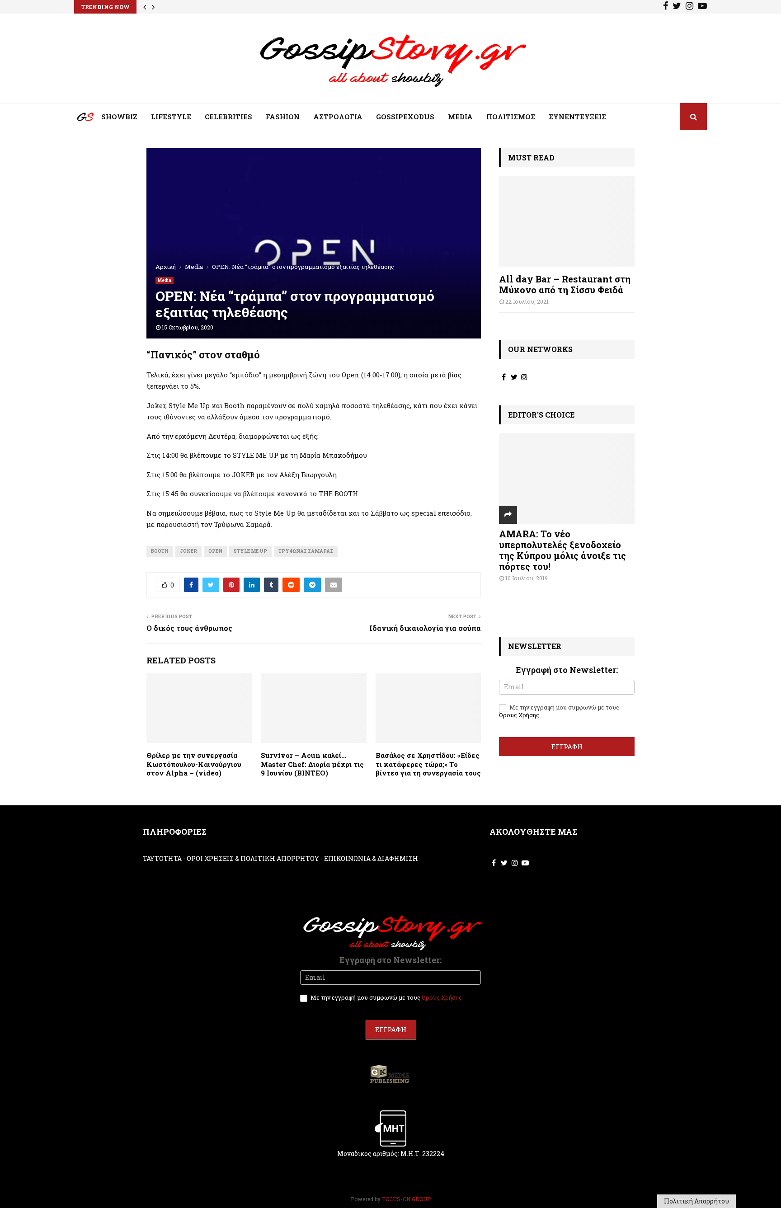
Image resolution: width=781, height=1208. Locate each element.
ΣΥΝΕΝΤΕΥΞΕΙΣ (577, 116)
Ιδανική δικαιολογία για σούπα (425, 628)
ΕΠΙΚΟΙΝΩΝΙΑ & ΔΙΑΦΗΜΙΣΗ (371, 858)
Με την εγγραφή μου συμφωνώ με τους (559, 711)
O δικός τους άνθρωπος (189, 628)
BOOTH (160, 551)
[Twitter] (677, 7)
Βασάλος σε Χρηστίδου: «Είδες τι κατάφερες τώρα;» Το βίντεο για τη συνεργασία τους (428, 764)
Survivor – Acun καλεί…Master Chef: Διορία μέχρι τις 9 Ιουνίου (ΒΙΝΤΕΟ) (312, 764)
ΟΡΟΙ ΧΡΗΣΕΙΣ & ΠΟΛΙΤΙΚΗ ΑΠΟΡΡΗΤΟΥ (253, 858)
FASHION (283, 116)
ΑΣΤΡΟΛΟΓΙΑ (337, 116)
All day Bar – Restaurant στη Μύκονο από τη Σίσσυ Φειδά (564, 284)
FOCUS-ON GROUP (406, 1199)
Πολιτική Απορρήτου (696, 1201)
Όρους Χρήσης (519, 715)
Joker (188, 551)
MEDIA (460, 116)
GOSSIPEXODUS (405, 116)
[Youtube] (702, 7)
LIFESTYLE (171, 116)
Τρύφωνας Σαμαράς (305, 551)
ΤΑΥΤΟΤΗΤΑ (162, 858)
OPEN (215, 551)
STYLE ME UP (250, 551)
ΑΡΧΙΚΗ (78, 118)
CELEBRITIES (228, 116)
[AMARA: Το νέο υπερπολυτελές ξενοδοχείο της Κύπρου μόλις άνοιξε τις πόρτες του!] (567, 478)
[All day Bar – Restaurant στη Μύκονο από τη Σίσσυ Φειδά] (567, 221)
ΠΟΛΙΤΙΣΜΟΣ (510, 116)
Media (164, 280)
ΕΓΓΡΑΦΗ (567, 746)
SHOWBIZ (119, 116)
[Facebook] (665, 7)
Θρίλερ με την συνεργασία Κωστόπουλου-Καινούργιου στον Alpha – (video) (193, 764)
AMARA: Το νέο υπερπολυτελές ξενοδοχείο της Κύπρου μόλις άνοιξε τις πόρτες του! (562, 550)
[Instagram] (689, 7)
